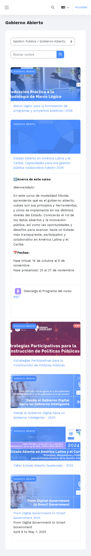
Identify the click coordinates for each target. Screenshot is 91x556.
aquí (16, 296)
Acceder (81, 7)
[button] (53, 7)
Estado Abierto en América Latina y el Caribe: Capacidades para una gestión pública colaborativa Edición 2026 (41, 163)
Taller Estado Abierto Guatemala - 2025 (43, 465)
